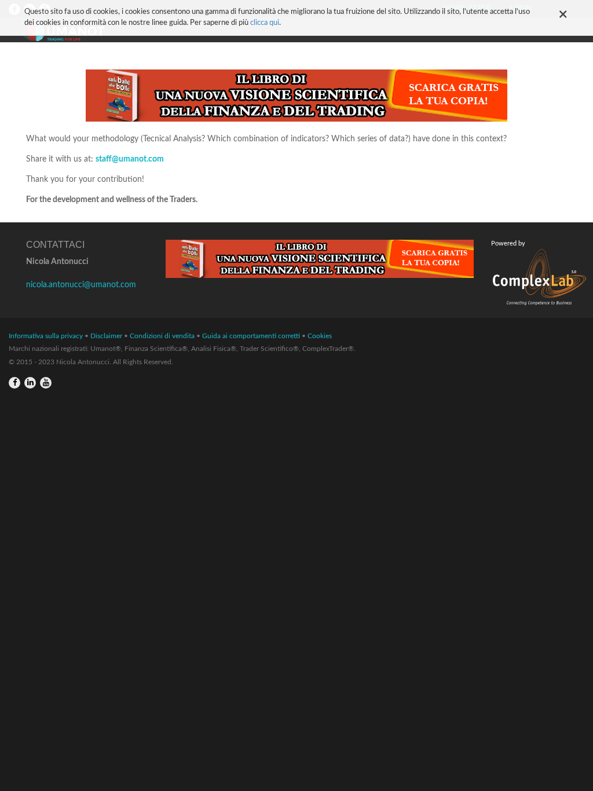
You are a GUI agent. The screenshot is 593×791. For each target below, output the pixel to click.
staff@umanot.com (130, 159)
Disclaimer (106, 335)
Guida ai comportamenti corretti (251, 335)
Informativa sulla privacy (46, 335)
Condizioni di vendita (162, 335)
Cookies (320, 335)
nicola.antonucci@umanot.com (81, 285)
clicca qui (264, 23)
